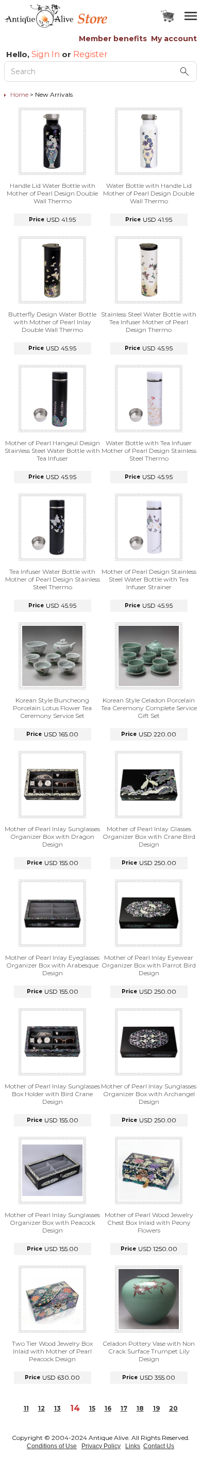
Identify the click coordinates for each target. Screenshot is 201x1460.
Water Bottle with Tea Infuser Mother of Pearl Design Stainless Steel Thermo (149, 450)
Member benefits (113, 38)
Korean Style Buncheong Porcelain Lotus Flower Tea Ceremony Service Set (52, 707)
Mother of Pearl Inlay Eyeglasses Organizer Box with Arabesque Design (52, 965)
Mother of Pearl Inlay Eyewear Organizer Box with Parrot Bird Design (149, 965)
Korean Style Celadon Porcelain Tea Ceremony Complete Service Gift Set (149, 707)
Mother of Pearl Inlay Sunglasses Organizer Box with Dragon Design (52, 836)
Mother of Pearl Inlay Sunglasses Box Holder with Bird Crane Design (52, 1093)
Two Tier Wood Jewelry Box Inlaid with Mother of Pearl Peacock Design (52, 1351)
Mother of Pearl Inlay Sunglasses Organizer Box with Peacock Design (52, 1222)
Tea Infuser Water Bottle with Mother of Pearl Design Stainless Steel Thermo (52, 579)
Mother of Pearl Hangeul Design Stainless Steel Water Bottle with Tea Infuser (52, 450)
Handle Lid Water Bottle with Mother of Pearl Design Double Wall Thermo (52, 193)
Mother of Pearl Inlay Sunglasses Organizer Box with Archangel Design (148, 1093)
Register (90, 54)
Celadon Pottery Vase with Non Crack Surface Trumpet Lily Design (149, 1351)
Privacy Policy (101, 1446)
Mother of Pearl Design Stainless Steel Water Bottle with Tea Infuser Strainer (149, 579)
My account (174, 38)
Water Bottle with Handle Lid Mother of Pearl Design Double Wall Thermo (148, 193)
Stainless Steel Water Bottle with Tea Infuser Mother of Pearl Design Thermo (148, 321)
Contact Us (158, 1446)
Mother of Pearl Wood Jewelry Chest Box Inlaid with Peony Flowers (149, 1222)
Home (19, 94)
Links (132, 1446)
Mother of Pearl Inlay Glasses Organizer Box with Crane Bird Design (149, 836)
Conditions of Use (52, 1446)
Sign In (45, 54)
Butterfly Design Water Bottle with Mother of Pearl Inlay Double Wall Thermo (52, 321)
